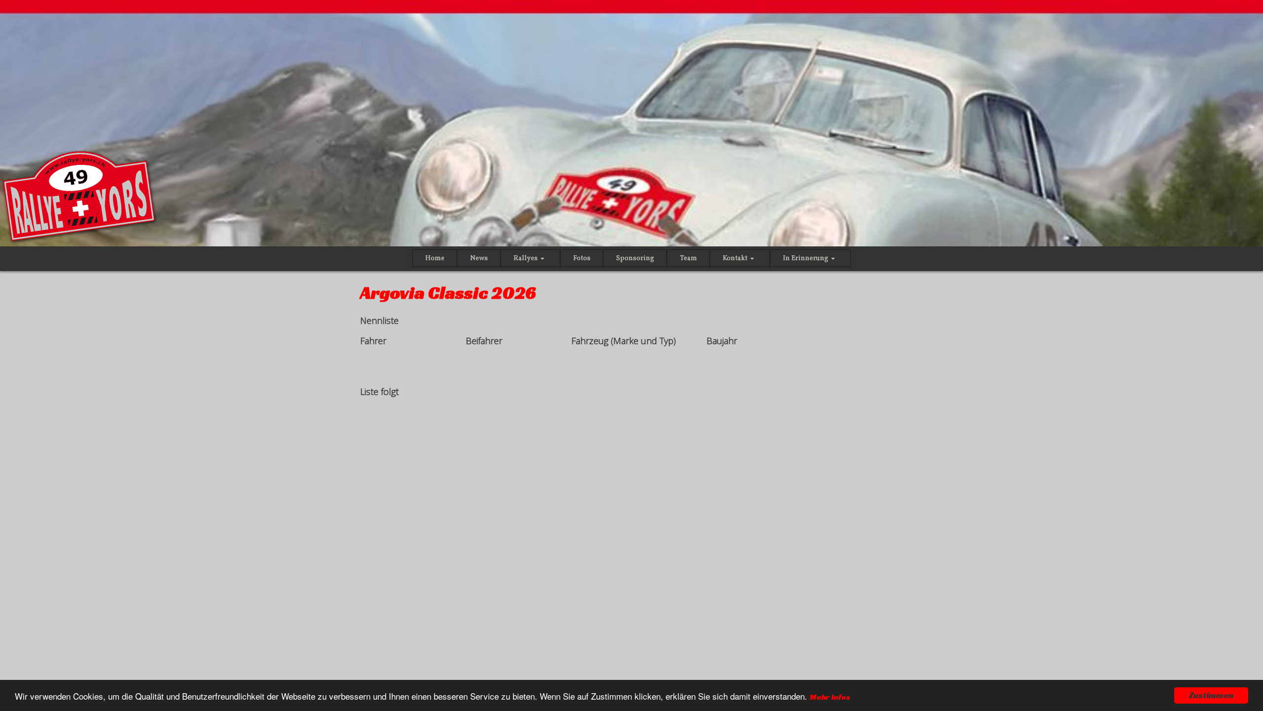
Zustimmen (1211, 695)
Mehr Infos (830, 697)
